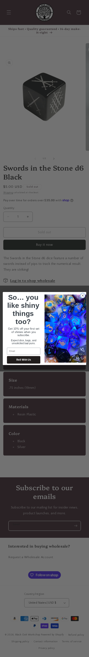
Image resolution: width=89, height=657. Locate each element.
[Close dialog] (82, 295)
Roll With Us (23, 360)
